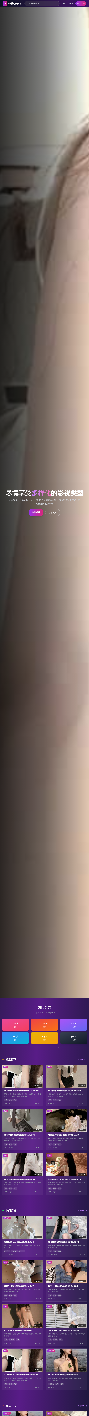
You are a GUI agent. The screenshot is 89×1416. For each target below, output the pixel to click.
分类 (71, 3)
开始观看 (36, 512)
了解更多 (53, 512)
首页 (65, 3)
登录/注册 (81, 3)
